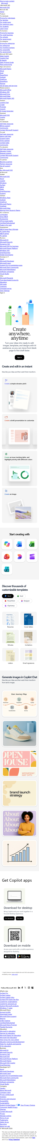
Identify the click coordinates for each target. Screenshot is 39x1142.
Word (2, 71)
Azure (2, 179)
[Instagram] (29, 987)
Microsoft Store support (8, 1016)
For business (4, 31)
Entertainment (4, 227)
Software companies (7, 272)
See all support (5, 166)
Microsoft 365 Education (8, 1037)
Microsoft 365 (4, 9)
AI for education (5, 1046)
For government (5, 39)
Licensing (3, 286)
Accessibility (4, 1101)
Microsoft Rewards (6, 278)
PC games (3, 236)
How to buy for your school (9, 1040)
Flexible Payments (6, 1027)
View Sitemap (5, 291)
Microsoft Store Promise (8, 1025)
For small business (6, 35)
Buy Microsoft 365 (6, 170)
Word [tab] (9, 596)
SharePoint (4, 81)
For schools (4, 37)
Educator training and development (12, 1042)
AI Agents (3, 60)
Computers (4, 214)
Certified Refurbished (7, 223)
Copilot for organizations (8, 1002)
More (1, 168)
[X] (25, 987)
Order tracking (5, 1021)
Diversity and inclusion (8, 1099)
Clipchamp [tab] (10, 606)
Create (2, 105)
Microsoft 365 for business (9, 246)
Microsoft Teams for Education (10, 1035)
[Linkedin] (19, 987)
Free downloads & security (9, 280)
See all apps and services (8, 86)
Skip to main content (7, 1)
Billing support (5, 126)
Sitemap (3, 1109)
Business (2, 238)
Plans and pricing (6, 64)
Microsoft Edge (5, 96)
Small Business (5, 191)
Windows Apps (5, 198)
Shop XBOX (4, 217)
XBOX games (4, 233)
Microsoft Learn (5, 263)
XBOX (2, 187)
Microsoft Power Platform (9, 248)
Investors (3, 1097)
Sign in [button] (19, 357)
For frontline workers (7, 47)
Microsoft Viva (5, 94)
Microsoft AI (4, 240)
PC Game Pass (5, 231)
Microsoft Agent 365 (7, 98)
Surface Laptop (5, 995)
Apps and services (5, 67)
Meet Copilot (4, 56)
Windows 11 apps (6, 1008)
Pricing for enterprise (7, 43)
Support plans (5, 138)
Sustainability (4, 1103)
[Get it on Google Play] (23, 956)
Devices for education (7, 1033)
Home (2, 12)
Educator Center (5, 151)
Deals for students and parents (10, 1044)
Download (3, 113)
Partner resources (6, 164)
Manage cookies (5, 1116)
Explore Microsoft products (9, 1006)
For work (2, 132)
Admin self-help (5, 136)
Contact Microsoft (6, 1111)
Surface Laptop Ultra (7, 997)
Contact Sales (4, 143)
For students (4, 26)
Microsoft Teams (5, 69)
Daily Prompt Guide (7, 62)
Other (1, 276)
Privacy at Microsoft (7, 1094)
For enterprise (4, 41)
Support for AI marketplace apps (11, 265)
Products (2, 14)
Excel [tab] (21, 596)
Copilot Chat (4, 58)
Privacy (2, 1114)
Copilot (2, 117)
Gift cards (3, 284)
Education (3, 282)
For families (4, 20)
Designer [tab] (27, 601)
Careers (2, 1088)
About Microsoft (5, 1090)
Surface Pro (4, 993)
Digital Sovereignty (6, 255)
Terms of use (4, 1118)
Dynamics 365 (5, 244)
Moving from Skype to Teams (10, 210)
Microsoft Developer (7, 261)
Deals (2, 189)
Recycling (3, 1124)
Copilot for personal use (8, 1004)
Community (4, 128)
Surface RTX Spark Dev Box (9, 999)
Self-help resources (6, 124)
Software (2, 195)
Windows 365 (5, 92)
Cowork (2, 109)
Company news (5, 1092)
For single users (5, 22)
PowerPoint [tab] (11, 601)
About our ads (5, 1126)
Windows (3, 183)
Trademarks (4, 1120)
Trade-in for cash (6, 225)
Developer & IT (4, 257)
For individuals (4, 16)
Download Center (6, 1014)
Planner (2, 83)
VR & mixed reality (6, 221)
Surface (2, 185)
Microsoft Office (5, 90)
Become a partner (6, 162)
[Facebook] (22, 987)
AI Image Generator (7, 111)
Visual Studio (4, 274)
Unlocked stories (6, 288)
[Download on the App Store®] (10, 956)
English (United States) (8, 1105)
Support (2, 119)
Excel (1, 73)
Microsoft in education (8, 1031)
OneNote (3, 206)
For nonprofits (5, 50)
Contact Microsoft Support (9, 130)
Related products (5, 88)
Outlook (3, 77)
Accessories (4, 219)
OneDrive (3, 79)
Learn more (15, 974)
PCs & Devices (4, 212)
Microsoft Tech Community (9, 267)
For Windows (9, 918)
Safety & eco (4, 1122)
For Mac (19, 918)
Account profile (5, 1012)
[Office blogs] (33, 987)
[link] (19, 394)
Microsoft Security (6, 242)
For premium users (6, 24)
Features (2, 100)
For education (4, 147)
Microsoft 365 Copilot (6, 54)
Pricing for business (7, 33)
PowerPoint (4, 75)
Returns (2, 1018)
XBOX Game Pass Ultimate (9, 229)
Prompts (3, 107)
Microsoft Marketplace (8, 269)
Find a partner (5, 140)
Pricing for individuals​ (7, 18)
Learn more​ (4, 28)
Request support (5, 153)
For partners (3, 160)
